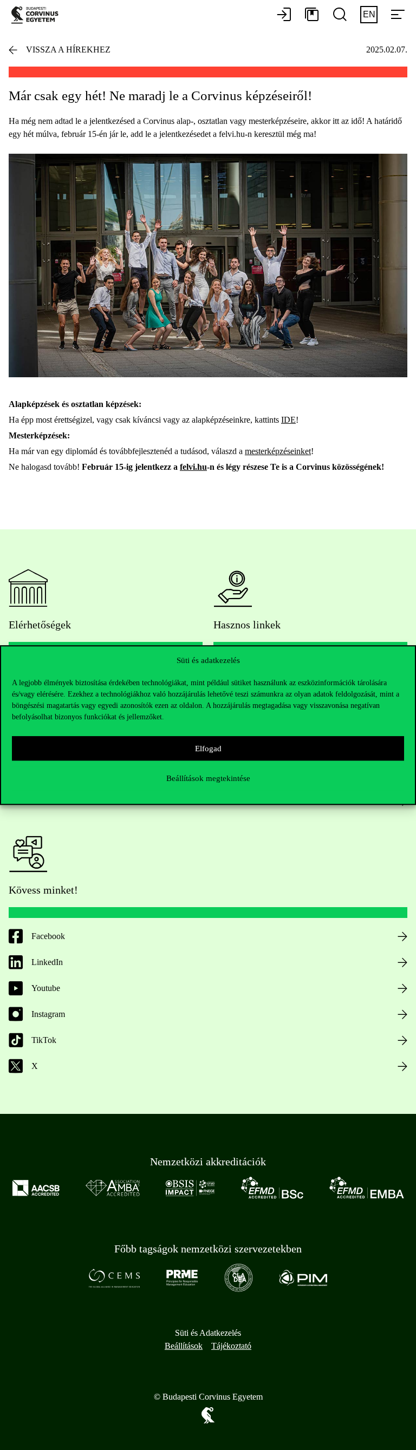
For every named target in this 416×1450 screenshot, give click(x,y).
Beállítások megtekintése (208, 778)
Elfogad (208, 748)
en (369, 14)
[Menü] (397, 15)
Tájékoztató (231, 1345)
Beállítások (184, 1345)
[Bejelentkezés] (284, 15)
